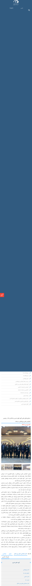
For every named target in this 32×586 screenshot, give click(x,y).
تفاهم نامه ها (26, 573)
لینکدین (4, 554)
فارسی (22, 8)
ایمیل (10, 554)
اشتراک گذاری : (5, 557)
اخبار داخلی (26, 577)
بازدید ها (27, 580)
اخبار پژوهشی (26, 570)
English (11, 8)
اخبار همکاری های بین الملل (20, 554)
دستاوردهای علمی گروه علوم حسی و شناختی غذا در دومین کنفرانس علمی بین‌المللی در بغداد (16, 420)
